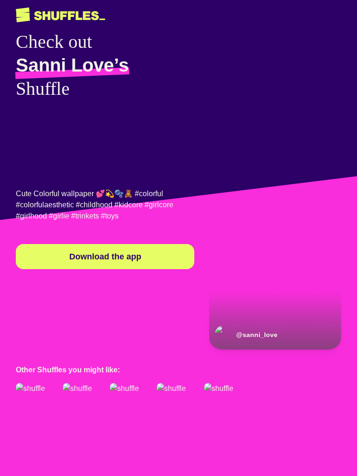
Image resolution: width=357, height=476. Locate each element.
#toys (110, 216)
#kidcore (128, 205)
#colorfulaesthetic (45, 205)
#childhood (94, 205)
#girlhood (31, 216)
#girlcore (159, 205)
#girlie (59, 216)
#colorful (149, 194)
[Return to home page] (60, 15)
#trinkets (85, 216)
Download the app (105, 256)
